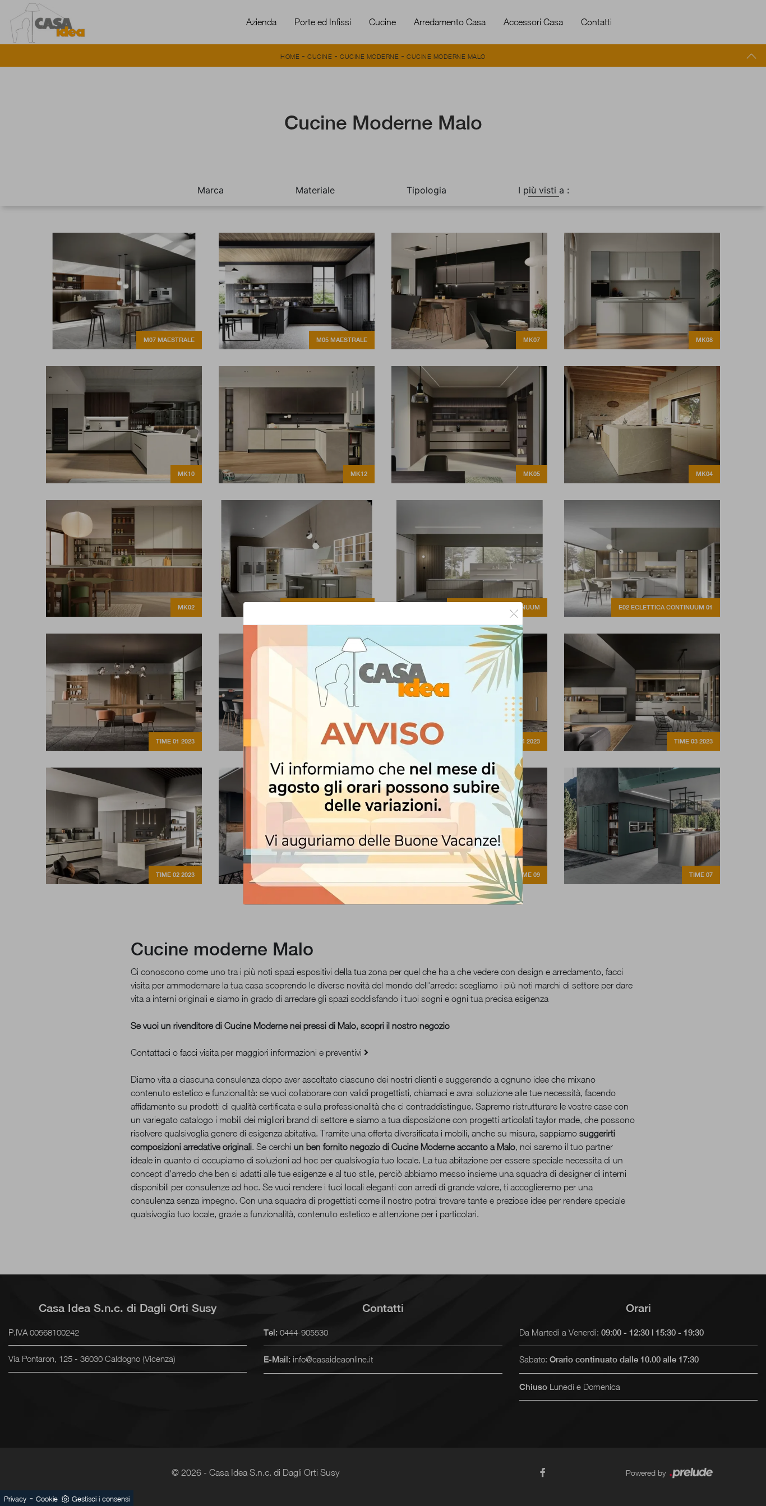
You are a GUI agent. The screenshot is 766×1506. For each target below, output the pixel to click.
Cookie (47, 1498)
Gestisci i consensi (101, 1498)
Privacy (15, 1498)
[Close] (514, 613)
